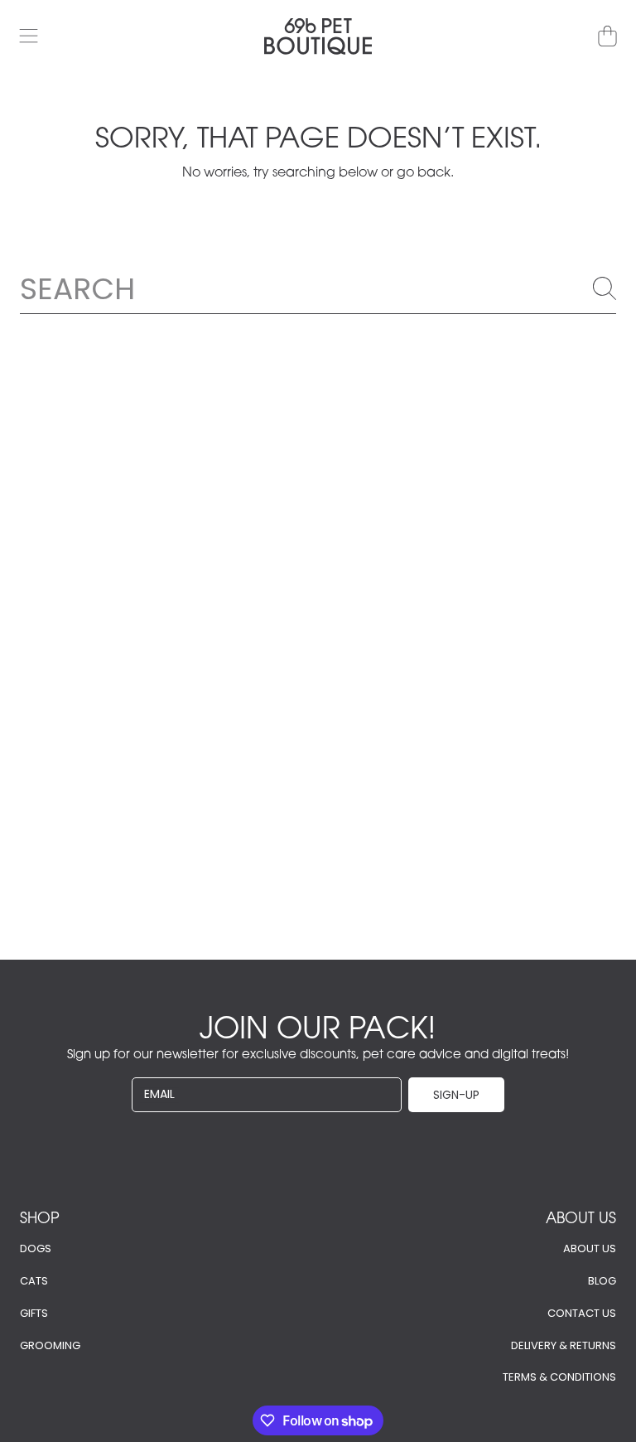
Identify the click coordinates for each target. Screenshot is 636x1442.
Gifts (34, 1313)
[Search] (604, 288)
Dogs (35, 1248)
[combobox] (318, 288)
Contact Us (581, 1313)
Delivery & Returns (563, 1345)
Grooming (50, 1345)
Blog (602, 1281)
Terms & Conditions (559, 1377)
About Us (589, 1248)
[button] (29, 36)
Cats (34, 1281)
